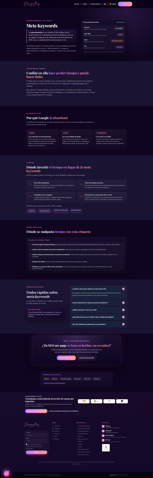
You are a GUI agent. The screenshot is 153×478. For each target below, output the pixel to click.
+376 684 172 (116, 428)
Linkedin (56, 439)
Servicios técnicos (95, 4)
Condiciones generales (84, 426)
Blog (105, 4)
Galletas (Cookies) (83, 434)
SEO (64, 40)
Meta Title (66, 83)
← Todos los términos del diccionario (54, 383)
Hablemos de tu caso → (66, 358)
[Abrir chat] (6, 473)
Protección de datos (83, 431)
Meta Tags (77, 379)
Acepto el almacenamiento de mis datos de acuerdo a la (34, 446)
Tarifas (80, 447)
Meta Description (78, 83)
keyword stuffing (95, 35)
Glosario (80, 444)
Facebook (57, 426)
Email (28, 438)
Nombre (28, 432)
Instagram (57, 428)
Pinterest (56, 431)
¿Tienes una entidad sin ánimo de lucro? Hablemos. (64, 411)
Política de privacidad (84, 428)
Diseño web (112, 475)
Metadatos (97, 379)
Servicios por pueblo (83, 449)
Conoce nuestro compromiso (36, 411)
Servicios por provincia (84, 452)
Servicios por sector (83, 454)
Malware (54, 379)
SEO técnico (47, 20)
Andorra (84, 4)
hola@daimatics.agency (111, 432)
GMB (55, 436)
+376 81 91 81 (108, 428)
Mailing (46, 379)
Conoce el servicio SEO (87, 358)
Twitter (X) (57, 434)
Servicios (76, 4)
